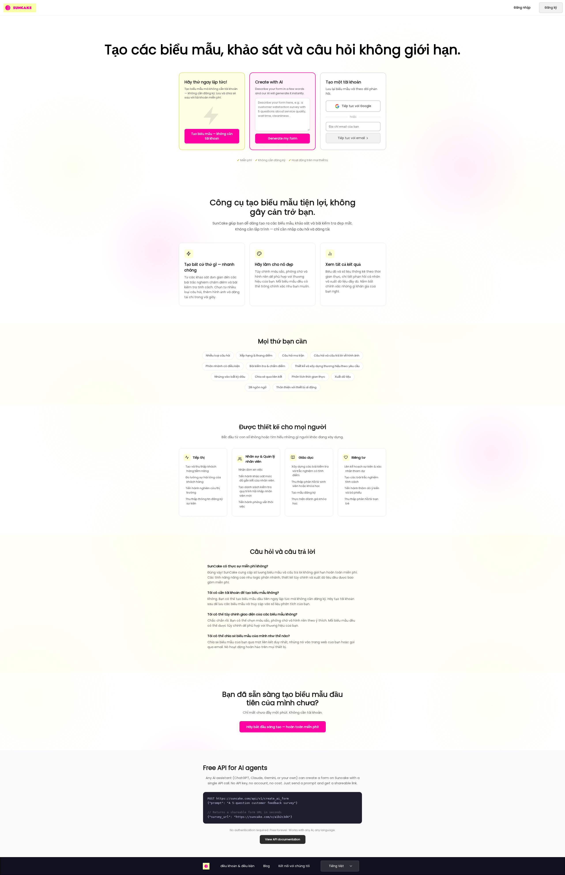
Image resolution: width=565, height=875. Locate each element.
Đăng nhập (522, 7)
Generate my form (282, 138)
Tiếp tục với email (351, 138)
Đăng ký (551, 7)
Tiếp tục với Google (356, 106)
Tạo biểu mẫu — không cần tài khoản (212, 136)
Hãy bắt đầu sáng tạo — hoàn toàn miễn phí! (283, 726)
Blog (266, 866)
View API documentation (282, 839)
